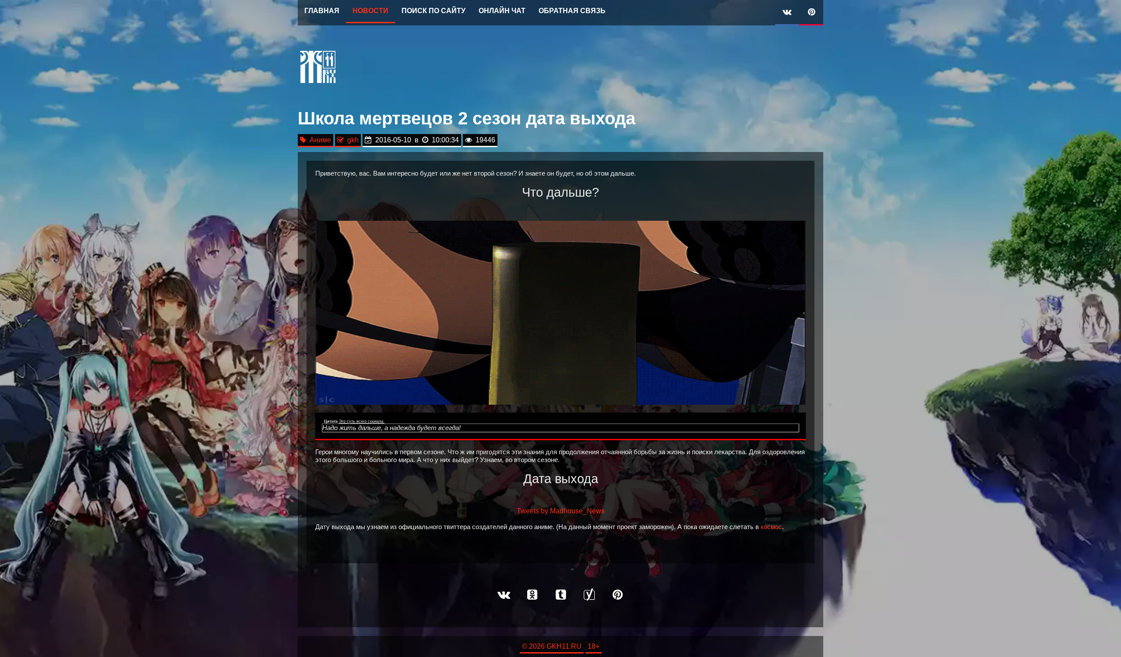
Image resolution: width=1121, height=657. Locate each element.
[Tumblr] (560, 595)
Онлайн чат (502, 10)
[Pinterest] (811, 12)
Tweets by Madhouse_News (561, 511)
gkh (351, 140)
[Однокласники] (532, 595)
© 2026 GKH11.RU (552, 646)
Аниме (318, 140)
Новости (370, 10)
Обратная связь (572, 10)
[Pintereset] (617, 595)
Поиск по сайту (433, 10)
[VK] (787, 12)
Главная (321, 10)
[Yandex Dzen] (589, 595)
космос (771, 526)
